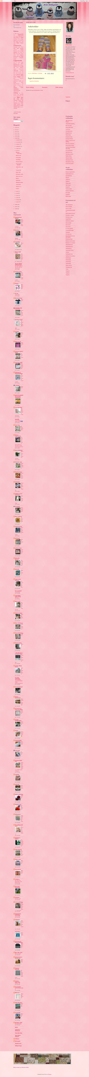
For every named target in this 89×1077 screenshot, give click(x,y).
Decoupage (18, 40)
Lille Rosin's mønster (70, 220)
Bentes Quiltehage (19, 450)
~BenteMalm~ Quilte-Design (18, 596)
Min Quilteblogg (18, 1023)
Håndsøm (15, 52)
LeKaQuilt (17, 385)
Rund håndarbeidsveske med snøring (70, 236)
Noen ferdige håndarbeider (22, 702)
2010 (16, 136)
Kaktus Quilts (68, 196)
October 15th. (17, 983)
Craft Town (68, 129)
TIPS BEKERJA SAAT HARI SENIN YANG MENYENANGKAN (19, 681)
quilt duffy (17, 784)
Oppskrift (21, 70)
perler (14, 75)
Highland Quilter (18, 613)
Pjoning (22, 75)
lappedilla (17, 419)
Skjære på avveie (19, 176)
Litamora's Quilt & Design (19, 352)
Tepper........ (22, 635)
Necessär (22, 243)
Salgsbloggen (16, 80)
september (18, 146)
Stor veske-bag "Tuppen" (22, 563)
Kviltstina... (17, 897)
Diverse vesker (68, 208)
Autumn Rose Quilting (70, 123)
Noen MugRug (22, 960)
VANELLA (17, 879)
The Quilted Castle (69, 159)
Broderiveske (18, 155)
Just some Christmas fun (22, 366)
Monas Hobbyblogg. (19, 633)
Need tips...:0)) (18, 898)
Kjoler (20, 56)
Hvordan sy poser (69, 217)
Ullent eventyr (18, 859)
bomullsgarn (16, 38)
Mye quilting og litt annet (19, 825)
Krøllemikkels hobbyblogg (18, 914)
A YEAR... (22, 753)
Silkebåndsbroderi (16, 83)
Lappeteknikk (18, 60)
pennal (22, 74)
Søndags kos (22, 1005)
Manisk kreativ (18, 804)
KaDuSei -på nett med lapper (18, 494)
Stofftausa (17, 1038)
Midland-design (18, 1045)
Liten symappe (68, 222)
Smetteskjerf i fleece (70, 250)
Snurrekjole (22, 300)
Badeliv (17, 178)
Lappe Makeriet (18, 849)
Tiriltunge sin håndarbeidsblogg (19, 373)
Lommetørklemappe (70, 230)
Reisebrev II (22, 1015)
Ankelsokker (18, 184)
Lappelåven (68, 179)
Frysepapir (15, 46)
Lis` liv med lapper (19, 687)
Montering (19, 66)
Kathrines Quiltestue (70, 190)
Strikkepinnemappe (17, 90)
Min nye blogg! (18, 953)
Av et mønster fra (22, 934)
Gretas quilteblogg (19, 902)
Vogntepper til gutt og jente (22, 818)
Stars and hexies (22, 787)
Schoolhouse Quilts (69, 154)
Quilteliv (67, 177)
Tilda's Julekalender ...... (22, 627)
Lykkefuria (17, 919)
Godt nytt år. (22, 796)
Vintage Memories (17, 105)
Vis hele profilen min (70, 72)
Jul (17, 55)
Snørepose (19, 84)
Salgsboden (68, 97)
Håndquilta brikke (19, 182)
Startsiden (44, 87)
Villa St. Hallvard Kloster (22, 671)
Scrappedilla (17, 1012)
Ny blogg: (17, 597)
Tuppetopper (22, 344)
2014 (16, 127)
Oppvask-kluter (16, 71)
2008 (16, 204)
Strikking (16, 93)
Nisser (17, 67)
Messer (22, 64)
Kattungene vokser (19, 174)
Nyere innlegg (30, 87)
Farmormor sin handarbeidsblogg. (19, 942)
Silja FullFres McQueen (18, 1036)
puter (22, 76)
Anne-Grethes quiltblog (18, 580)
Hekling (22, 49)
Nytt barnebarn (22, 743)
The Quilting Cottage (70, 161)
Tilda (22, 100)
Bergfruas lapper (18, 472)
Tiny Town (16, 101)
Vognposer (21, 106)
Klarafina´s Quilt (18, 1022)
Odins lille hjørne (18, 1002)
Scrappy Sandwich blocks (22, 313)
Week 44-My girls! (22, 616)
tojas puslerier (18, 869)
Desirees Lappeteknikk (18, 435)
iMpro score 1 (22, 572)
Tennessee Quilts (69, 158)
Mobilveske (16, 66)
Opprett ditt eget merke (17, 27)
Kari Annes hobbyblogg (17, 887)
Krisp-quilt (17, 750)
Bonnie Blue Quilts (69, 127)
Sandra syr (21, 80)
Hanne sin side (18, 341)
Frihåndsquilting (17, 45)
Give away (16, 48)
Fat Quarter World (69, 138)
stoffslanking (16, 89)
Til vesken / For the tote (22, 584)
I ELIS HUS (17, 931)
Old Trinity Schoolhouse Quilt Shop (70, 148)
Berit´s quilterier (18, 516)
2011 (16, 134)
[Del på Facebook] (51, 73)
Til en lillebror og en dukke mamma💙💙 (19, 421)
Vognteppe (15, 108)
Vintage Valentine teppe (18, 106)
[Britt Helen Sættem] (14, 26)
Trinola (16, 730)
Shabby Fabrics (69, 156)
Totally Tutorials (18, 526)
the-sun (16, 293)
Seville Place (18, 82)
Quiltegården (18, 814)
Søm (18, 97)
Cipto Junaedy (22, 723)
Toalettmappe (21, 101)
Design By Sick (69, 133)
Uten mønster (22, 712)
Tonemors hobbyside (17, 969)
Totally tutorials (69, 265)
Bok (20, 37)
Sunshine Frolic (16, 94)
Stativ (15, 86)
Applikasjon (20, 35)
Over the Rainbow (69, 150)
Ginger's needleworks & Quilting (70, 141)
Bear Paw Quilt (69, 125)
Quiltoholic (17, 482)
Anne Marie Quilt (18, 362)
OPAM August (22, 541)
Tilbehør (19, 100)
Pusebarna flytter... (19, 161)
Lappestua (68, 187)
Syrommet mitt (20, 95)
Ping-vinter (18, 75)
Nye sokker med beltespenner (22, 843)
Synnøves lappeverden (17, 981)
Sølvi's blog (17, 425)
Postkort (15, 76)
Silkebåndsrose (69, 248)
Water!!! (22, 644)
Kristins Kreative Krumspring (18, 957)
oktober (17, 144)
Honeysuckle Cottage (70, 145)
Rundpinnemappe (69, 239)
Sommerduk (18, 157)
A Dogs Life (16, 33)
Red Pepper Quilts (19, 319)
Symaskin (21, 94)
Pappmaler (18, 74)
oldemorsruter (21, 68)
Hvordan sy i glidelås (70, 215)
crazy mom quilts (18, 407)
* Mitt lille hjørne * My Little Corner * (19, 653)
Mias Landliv (18, 601)
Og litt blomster (22, 807)
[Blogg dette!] (49, 73)
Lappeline (17, 774)
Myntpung (68, 232)
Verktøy (19, 102)
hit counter (16, 113)
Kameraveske (16, 56)
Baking (17, 36)
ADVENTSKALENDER (19, 988)
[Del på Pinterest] (53, 73)
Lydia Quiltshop (69, 175)
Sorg (22, 84)
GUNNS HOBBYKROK (18, 720)
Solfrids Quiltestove (69, 173)
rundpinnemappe (16, 79)
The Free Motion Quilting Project (18, 264)
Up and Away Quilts (69, 163)
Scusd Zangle (17, 592)
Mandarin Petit (16, 63)
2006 (16, 208)
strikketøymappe (16, 91)
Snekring (15, 84)
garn (19, 46)
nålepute (15, 68)
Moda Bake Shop (18, 1033)
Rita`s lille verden (18, 952)
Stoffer (22, 87)
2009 (16, 138)
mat (20, 64)
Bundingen (17, 230)
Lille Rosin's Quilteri (17, 838)
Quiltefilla (17, 569)
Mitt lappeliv (17, 1041)
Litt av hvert (68, 224)
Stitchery (15, 87)
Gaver (22, 46)
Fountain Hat (18, 170)
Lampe (15, 59)
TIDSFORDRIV (18, 740)
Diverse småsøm (69, 206)
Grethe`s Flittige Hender (18, 666)
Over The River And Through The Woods (18, 73)
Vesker (22, 102)
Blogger (49, 1074)
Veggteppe (15, 102)
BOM (22, 37)
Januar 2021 (17, 294)
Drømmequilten (18, 643)
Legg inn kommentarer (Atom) (37, 90)
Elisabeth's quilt (18, 462)
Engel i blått (18, 172)
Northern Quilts (18, 271)
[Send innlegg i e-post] (45, 73)
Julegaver (21, 55)
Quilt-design (68, 185)
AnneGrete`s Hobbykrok (17, 1030)
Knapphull (15, 57)
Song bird (22, 387)
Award (15, 36)
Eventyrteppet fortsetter (18, 164)
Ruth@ (16, 1027)
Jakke (19, 53)
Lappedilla (68, 194)
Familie (21, 43)
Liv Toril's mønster (69, 228)
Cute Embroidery (69, 131)
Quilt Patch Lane (69, 152)
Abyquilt (17, 331)
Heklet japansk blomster (70, 213)
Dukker (17, 43)
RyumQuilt (17, 506)
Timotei (16, 283)
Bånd (19, 38)
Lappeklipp (17, 242)
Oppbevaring (16, 70)
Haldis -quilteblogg (19, 794)
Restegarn (21, 78)
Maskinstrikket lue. (22, 945)
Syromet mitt (16, 95)
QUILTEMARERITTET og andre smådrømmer (19, 396)
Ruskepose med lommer (70, 240)
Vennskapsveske (69, 267)
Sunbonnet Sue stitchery (70, 256)
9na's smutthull (18, 591)
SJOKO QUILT (18, 548)
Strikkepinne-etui (69, 254)
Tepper (22, 97)
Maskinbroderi (16, 64)
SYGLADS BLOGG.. (17, 558)
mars (17, 197)
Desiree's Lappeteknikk (70, 171)
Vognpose (68, 271)
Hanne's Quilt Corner (18, 252)
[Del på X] (50, 73)
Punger (19, 77)
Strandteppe (18, 159)
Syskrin (15, 97)
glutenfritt (15, 49)
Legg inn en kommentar (34, 81)
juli (17, 150)
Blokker (17, 37)
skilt (22, 83)
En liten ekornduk (22, 428)
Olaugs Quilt (68, 183)
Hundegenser (16, 50)
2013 (16, 129)
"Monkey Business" (22, 995)
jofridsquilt (17, 538)
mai (17, 193)
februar (17, 199)
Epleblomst (18, 180)
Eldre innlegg (59, 87)
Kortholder (21, 57)
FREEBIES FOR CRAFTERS (18, 308)
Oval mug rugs (68, 234)
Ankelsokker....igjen (19, 167)
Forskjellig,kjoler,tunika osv (70, 211)
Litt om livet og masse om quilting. (19, 709)
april (17, 195)
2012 (16, 131)
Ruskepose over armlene (70, 242)
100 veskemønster (69, 204)
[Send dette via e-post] (48, 73)
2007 (16, 206)
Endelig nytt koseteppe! (22, 475)
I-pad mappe (20, 52)
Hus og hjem (20, 50)
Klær (22, 56)
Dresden (20, 41)
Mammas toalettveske (19, 153)
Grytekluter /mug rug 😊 (22, 734)
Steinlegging (21, 86)
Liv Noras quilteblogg (17, 678)
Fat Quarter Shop (69, 136)
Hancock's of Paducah (70, 143)
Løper (22, 62)
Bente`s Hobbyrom (19, 623)
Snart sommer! (17, 916)
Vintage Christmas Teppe (18, 104)
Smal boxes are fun (22, 334)
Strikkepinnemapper (22, 286)
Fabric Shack (68, 135)
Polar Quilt (68, 192)
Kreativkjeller (18, 987)
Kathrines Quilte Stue (18, 761)
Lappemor (68, 181)
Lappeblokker (68, 219)
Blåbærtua (17, 992)
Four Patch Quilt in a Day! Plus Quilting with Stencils (19, 267)
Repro (15, 78)
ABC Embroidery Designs (69, 121)
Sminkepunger (22, 871)
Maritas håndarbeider (18, 697)
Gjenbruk (21, 48)
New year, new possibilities (22, 257)
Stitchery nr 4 (18, 186)
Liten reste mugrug (22, 551)
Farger (15, 44)
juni (17, 191)
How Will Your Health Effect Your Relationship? (18, 881)
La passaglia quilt (22, 519)
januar (17, 201)
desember (18, 140)
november (18, 142)
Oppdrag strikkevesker (22, 466)
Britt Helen (69, 45)
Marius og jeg (22, 861)
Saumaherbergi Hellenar (18, 218)
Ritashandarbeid (18, 298)
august (17, 148)
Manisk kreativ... (18, 1043)
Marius (22, 63)
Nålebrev (21, 67)
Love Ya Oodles (17, 62)
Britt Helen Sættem (17, 24)
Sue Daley (21, 93)
